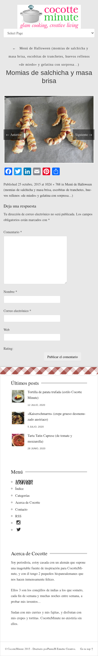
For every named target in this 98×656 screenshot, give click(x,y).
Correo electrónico (17, 310)
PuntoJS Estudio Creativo (61, 649)
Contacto (21, 509)
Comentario (13, 232)
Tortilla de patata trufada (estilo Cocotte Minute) (55, 395)
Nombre (10, 291)
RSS (18, 516)
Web (7, 329)
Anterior (14, 134)
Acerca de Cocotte (27, 502)
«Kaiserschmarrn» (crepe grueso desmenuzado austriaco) (57, 416)
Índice (19, 488)
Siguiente (83, 134)
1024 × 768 (52, 184)
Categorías (22, 495)
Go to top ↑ (86, 649)
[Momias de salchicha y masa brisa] (49, 129)
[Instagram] (18, 523)
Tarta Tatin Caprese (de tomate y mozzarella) (50, 438)
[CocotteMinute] (49, 17)
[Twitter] (18, 530)
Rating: (8, 348)
